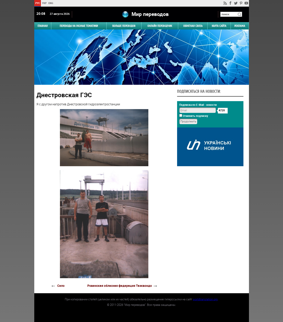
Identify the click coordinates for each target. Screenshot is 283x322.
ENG (50, 3)
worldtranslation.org (205, 299)
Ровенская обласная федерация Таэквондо (119, 285)
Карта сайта (219, 25)
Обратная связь (193, 25)
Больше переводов (124, 25)
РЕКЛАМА (239, 25)
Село (61, 285)
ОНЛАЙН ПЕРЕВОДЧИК (159, 25)
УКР (44, 3)
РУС (37, 3)
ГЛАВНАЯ (43, 25)
